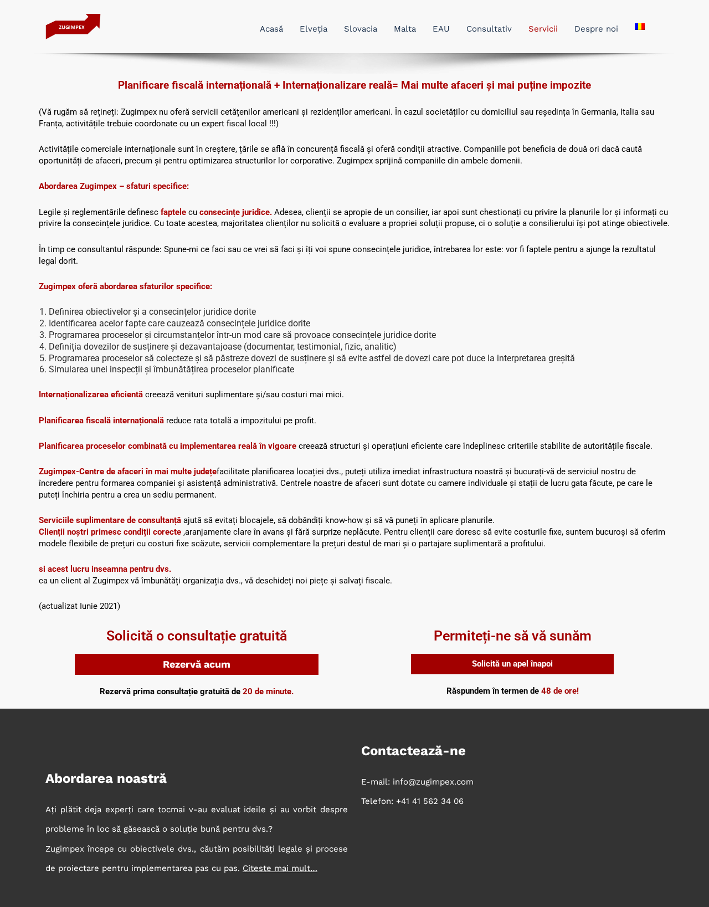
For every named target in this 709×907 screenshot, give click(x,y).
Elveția (313, 29)
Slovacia (360, 29)
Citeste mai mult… (280, 868)
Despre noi (596, 29)
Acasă (271, 29)
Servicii (543, 29)
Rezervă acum (196, 664)
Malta (405, 29)
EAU (441, 29)
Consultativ (489, 29)
